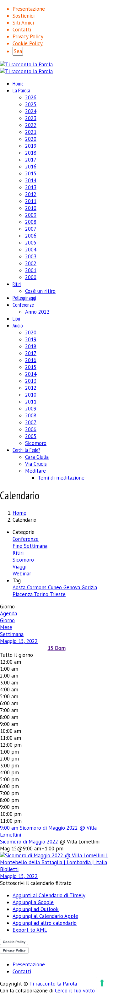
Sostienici (24, 15)
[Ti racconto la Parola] (26, 64)
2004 (30, 249)
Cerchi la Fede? (26, 450)
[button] (36, 883)
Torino (42, 594)
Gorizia (89, 587)
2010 (30, 208)
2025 (30, 104)
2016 (30, 166)
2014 (30, 180)
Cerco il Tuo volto (75, 990)
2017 (30, 159)
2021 (30, 132)
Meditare (35, 470)
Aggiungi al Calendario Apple (45, 916)
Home (18, 83)
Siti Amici (23, 22)
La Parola (21, 90)
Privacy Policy (28, 36)
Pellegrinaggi (24, 297)
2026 (30, 97)
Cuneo (55, 587)
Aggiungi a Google (33, 902)
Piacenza (23, 594)
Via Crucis (36, 463)
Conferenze (23, 304)
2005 (30, 242)
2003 (30, 256)
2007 (30, 228)
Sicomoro (35, 443)
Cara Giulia (37, 456)
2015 (30, 173)
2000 (30, 277)
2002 (30, 263)
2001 (30, 270)
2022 (30, 125)
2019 (30, 145)
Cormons (37, 587)
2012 (30, 194)
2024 (30, 111)
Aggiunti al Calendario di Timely (49, 895)
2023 (30, 118)
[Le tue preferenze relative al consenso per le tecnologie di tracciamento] (102, 983)
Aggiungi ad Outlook (36, 909)
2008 (30, 221)
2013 (30, 187)
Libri (16, 318)
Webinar (22, 573)
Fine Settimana (30, 545)
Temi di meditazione (61, 477)
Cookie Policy (28, 43)
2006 (30, 235)
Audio (18, 325)
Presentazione (29, 8)
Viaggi (19, 566)
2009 (30, 214)
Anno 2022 (37, 311)
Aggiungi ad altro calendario (45, 923)
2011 (30, 201)
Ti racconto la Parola (53, 983)
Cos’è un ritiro (40, 291)
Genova (72, 587)
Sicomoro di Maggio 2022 (29, 841)
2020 (30, 138)
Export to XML (30, 929)
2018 (30, 152)
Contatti (22, 29)
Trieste (58, 594)
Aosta (20, 587)
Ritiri (17, 284)
